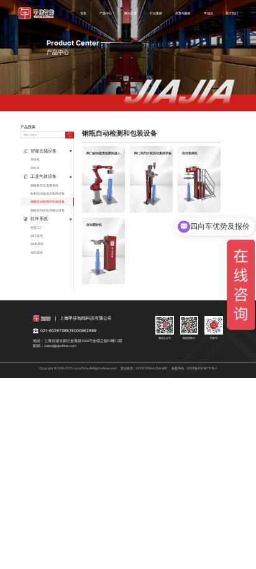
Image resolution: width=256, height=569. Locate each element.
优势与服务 (183, 13)
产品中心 (105, 13)
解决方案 (130, 13)
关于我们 (232, 13)
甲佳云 (208, 13)
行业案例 (156, 13)
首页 (83, 13)
